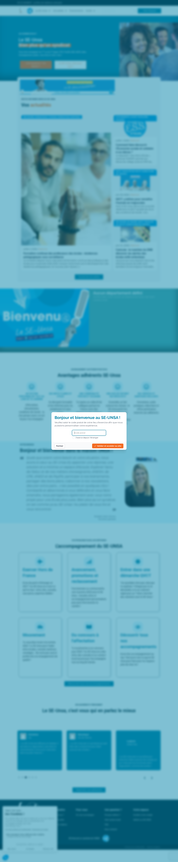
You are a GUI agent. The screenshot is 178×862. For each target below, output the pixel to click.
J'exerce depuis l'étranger (86, 437)
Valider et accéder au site (109, 446)
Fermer (59, 446)
